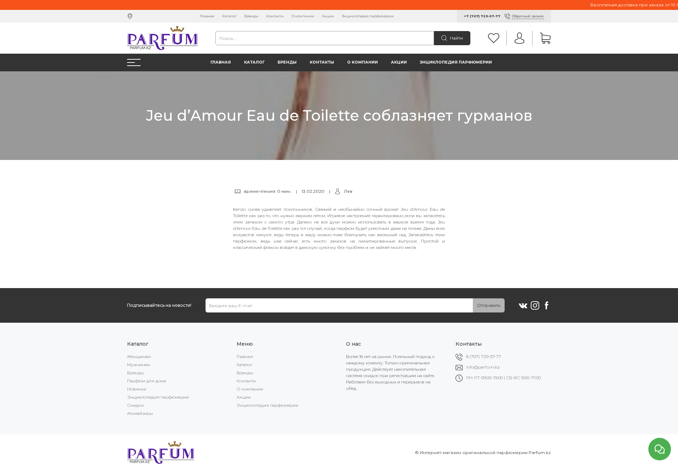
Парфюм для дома (146, 380)
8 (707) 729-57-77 (483, 356)
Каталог (229, 16)
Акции (328, 16)
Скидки (135, 405)
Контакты (275, 16)
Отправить (488, 305)
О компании (303, 16)
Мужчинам (138, 364)
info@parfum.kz (483, 367)
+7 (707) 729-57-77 (482, 16)
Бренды (251, 16)
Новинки (136, 389)
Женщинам (139, 356)
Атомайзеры (140, 413)
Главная (207, 16)
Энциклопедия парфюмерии (368, 16)
